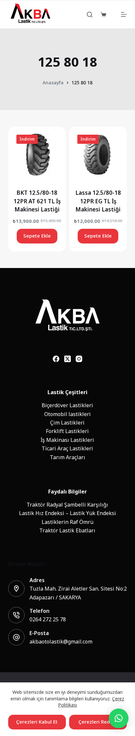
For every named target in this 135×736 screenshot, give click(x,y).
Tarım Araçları (67, 457)
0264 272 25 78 (47, 619)
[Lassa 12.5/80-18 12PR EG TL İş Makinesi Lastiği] (98, 155)
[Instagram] (79, 359)
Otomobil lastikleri (67, 414)
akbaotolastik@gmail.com (60, 641)
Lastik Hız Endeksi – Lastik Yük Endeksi (67, 513)
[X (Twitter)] (67, 359)
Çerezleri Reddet (98, 722)
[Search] (89, 14)
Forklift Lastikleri (67, 431)
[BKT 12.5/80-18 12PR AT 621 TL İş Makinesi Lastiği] (37, 155)
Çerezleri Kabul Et (37, 722)
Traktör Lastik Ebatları (67, 530)
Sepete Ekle (37, 236)
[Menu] (124, 14)
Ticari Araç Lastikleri (67, 448)
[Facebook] (56, 359)
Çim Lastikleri (67, 422)
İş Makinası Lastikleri (67, 440)
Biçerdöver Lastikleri (67, 405)
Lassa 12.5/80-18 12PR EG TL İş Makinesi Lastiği (98, 201)
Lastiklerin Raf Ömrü (67, 522)
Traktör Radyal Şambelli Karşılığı (67, 504)
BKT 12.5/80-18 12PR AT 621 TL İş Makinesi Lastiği (37, 201)
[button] (118, 718)
